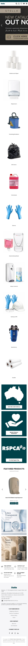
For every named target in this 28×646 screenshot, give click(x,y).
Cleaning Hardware (14, 134)
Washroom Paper (14, 73)
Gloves (14, 225)
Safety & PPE (14, 316)
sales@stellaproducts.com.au (10, 600)
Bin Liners (13, 164)
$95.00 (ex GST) (14, 501)
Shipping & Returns (14, 611)
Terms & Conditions (14, 613)
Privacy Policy (14, 615)
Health (14, 377)
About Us (14, 623)
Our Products (14, 625)
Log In (14, 617)
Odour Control (14, 286)
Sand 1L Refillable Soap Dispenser (14, 497)
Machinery (14, 347)
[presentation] (2, 489)
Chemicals (14, 195)
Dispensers (14, 104)
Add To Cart (17, 503)
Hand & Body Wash (14, 256)
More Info (13, 503)
